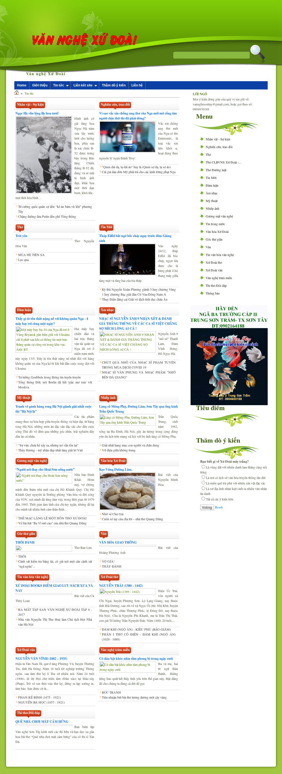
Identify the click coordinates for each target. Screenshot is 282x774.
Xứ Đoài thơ (214, 262)
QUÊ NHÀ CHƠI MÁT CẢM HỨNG (41, 721)
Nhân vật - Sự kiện (218, 139)
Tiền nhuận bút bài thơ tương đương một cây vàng (134, 697)
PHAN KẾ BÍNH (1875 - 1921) (39, 697)
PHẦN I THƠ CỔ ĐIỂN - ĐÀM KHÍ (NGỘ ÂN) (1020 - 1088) (139, 636)
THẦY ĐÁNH (111, 566)
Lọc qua (23, 259)
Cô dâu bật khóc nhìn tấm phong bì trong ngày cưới (136, 658)
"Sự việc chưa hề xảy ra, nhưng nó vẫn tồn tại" (48, 445)
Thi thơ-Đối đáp (216, 285)
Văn (208, 247)
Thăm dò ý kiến (114, 85)
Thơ (208, 154)
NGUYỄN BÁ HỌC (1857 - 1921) (41, 702)
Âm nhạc (212, 193)
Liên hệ (137, 85)
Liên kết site (83, 85)
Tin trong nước (215, 224)
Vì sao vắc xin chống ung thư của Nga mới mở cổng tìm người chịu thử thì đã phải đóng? (138, 116)
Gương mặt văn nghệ (219, 216)
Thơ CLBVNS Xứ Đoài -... (223, 162)
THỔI (22, 556)
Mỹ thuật (212, 200)
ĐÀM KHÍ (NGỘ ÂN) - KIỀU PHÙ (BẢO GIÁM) (136, 629)
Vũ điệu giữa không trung (118, 450)
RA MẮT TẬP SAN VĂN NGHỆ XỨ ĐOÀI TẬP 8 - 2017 (55, 612)
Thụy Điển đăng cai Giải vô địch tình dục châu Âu (134, 299)
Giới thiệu (39, 85)
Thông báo (213, 293)
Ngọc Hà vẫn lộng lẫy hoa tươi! (37, 113)
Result (219, 507)
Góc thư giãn (214, 239)
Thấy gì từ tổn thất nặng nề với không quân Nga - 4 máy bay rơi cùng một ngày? (51, 321)
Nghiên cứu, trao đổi (219, 147)
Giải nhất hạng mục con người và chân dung (130, 445)
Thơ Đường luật (216, 170)
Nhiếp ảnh (212, 208)
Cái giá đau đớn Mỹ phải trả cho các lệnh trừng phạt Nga (138, 172)
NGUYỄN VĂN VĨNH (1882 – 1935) (41, 658)
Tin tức (58, 85)
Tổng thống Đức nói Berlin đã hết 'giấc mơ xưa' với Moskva (55, 384)
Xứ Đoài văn (214, 270)
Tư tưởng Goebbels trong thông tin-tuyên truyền (49, 377)
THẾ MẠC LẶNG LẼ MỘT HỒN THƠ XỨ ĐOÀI (52, 518)
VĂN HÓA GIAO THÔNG (118, 542)
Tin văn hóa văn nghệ (220, 254)
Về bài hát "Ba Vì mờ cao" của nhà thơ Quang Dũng (52, 523)
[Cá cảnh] (229, 404)
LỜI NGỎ (200, 94)
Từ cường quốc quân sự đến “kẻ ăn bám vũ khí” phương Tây (55, 209)
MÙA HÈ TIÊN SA (31, 254)
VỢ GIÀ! (108, 561)
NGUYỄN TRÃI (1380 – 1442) (121, 585)
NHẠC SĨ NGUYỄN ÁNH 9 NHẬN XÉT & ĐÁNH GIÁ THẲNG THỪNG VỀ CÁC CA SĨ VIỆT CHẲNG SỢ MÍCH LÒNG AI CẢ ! (138, 323)
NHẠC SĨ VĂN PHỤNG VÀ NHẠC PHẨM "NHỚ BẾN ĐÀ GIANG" (139, 374)
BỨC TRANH (111, 692)
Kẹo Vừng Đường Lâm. (115, 469)
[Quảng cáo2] (229, 326)
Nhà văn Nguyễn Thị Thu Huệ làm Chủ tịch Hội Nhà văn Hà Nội (55, 621)
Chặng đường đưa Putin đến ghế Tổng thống (47, 216)
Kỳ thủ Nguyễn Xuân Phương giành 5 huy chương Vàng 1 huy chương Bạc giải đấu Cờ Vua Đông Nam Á (139, 291)
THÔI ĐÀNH (24, 542)
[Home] (16, 93)
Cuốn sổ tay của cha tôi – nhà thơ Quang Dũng (132, 519)
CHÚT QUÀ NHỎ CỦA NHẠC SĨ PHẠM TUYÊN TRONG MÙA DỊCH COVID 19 (139, 364)
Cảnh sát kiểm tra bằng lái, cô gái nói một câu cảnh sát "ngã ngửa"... (55, 563)
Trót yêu (21, 235)
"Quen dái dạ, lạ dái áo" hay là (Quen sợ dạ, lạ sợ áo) (136, 167)
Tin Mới (211, 177)
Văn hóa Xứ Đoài (217, 231)
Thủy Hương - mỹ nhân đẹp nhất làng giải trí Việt (50, 450)
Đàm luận (212, 185)
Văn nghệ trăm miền (219, 278)
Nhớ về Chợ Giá (112, 514)
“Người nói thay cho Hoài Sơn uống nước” (45, 469)
